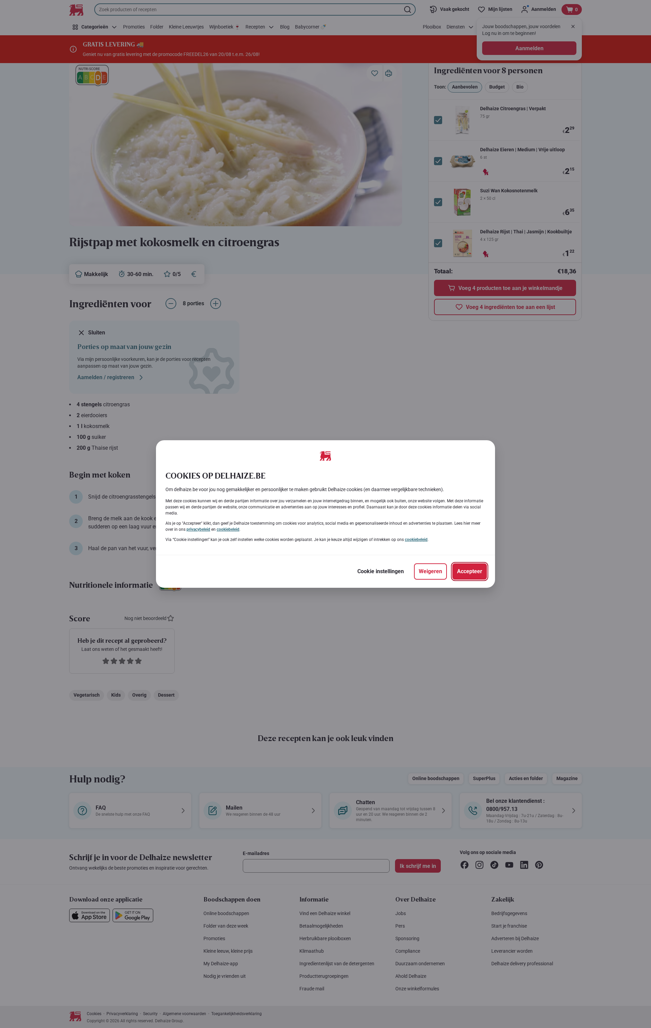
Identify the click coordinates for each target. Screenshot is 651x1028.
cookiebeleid (228, 529)
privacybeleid (198, 529)
